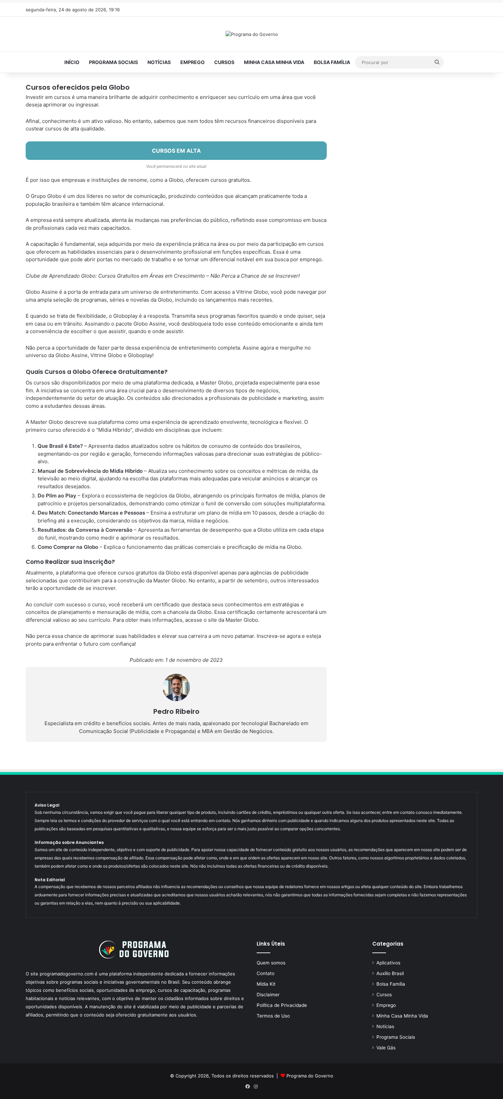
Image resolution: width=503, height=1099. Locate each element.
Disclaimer (268, 994)
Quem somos (271, 962)
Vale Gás (386, 1047)
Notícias (159, 62)
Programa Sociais (113, 62)
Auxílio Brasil (390, 973)
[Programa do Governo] (251, 34)
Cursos (224, 62)
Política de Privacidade (282, 1005)
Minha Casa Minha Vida (274, 62)
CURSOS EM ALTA (176, 150)
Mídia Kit (266, 984)
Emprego (192, 62)
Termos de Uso (273, 1016)
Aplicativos (388, 962)
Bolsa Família (332, 62)
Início (71, 62)
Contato (265, 973)
